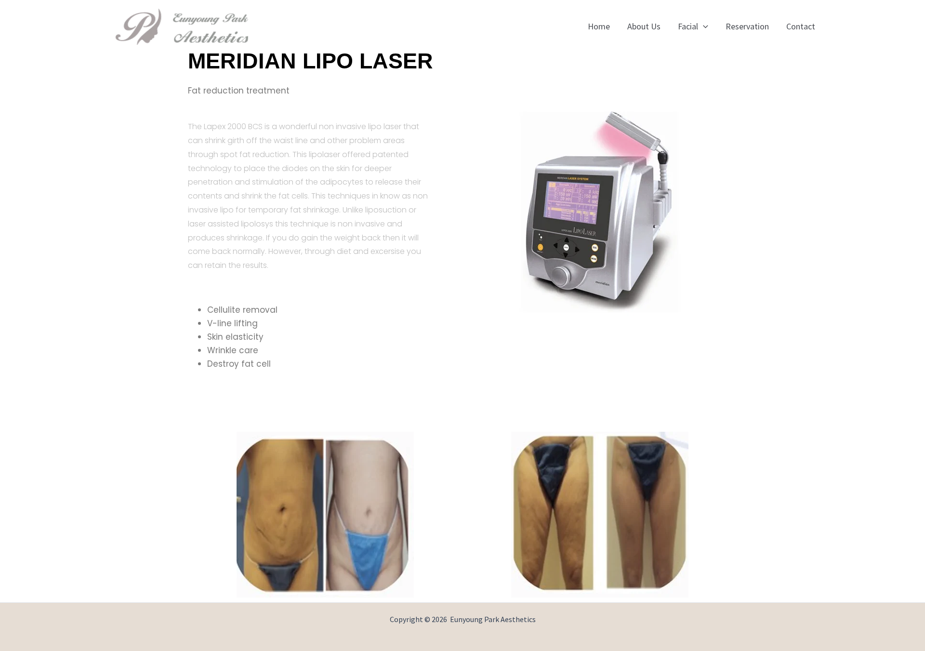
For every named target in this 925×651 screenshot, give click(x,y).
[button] (703, 26)
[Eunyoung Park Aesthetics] (182, 25)
